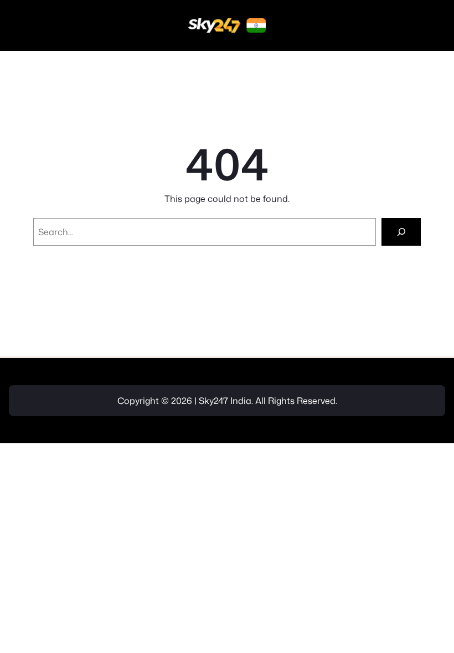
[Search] (401, 231)
